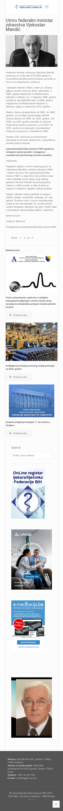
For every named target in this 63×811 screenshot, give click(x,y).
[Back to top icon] (56, 804)
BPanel (31, 799)
